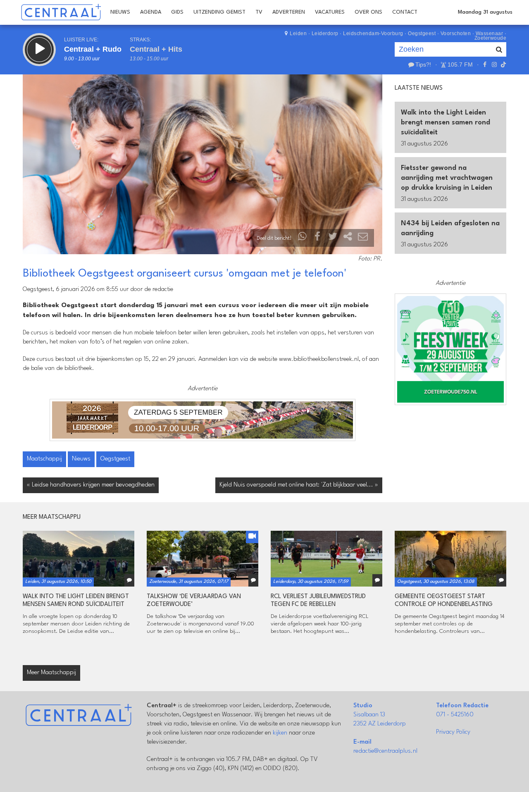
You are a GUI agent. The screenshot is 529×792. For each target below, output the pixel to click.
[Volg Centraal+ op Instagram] (494, 64)
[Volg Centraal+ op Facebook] (484, 64)
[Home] (61, 12)
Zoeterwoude (490, 38)
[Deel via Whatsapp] (302, 238)
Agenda (150, 12)
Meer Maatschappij (51, 673)
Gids (177, 12)
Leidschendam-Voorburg (373, 33)
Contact (404, 12)
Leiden (298, 33)
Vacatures (330, 12)
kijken (280, 733)
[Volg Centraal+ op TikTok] (502, 64)
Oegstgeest (422, 33)
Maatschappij (44, 459)
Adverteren (288, 12)
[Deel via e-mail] (363, 238)
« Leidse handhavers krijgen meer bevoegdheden (91, 485)
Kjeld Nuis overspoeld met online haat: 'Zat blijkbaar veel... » (298, 485)
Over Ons (368, 12)
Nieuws (120, 12)
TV (258, 12)
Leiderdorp (325, 33)
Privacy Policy (453, 732)
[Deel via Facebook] (318, 238)
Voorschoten (456, 33)
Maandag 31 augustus (485, 12)
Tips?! (423, 64)
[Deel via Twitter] (333, 238)
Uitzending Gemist (219, 12)
